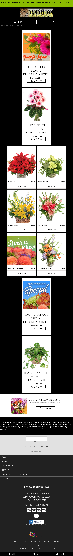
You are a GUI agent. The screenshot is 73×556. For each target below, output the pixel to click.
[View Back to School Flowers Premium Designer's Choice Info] (21, 250)
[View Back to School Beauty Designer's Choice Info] (36, 47)
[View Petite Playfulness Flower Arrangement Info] (51, 163)
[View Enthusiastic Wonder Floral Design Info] (51, 250)
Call (12, 554)
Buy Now (36, 80)
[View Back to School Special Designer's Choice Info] (36, 295)
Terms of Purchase (37, 548)
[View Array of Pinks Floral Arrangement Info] (51, 207)
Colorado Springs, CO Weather (26, 545)
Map (37, 554)
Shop (19, 21)
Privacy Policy (22, 548)
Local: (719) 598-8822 (36, 500)
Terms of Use (51, 548)
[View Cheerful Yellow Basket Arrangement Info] (21, 207)
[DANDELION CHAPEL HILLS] (36, 17)
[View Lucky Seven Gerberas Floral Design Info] (36, 105)
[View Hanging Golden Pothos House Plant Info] (36, 353)
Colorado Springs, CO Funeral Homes (23, 542)
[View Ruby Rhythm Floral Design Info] (21, 163)
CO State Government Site (49, 545)
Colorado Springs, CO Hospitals (51, 542)
